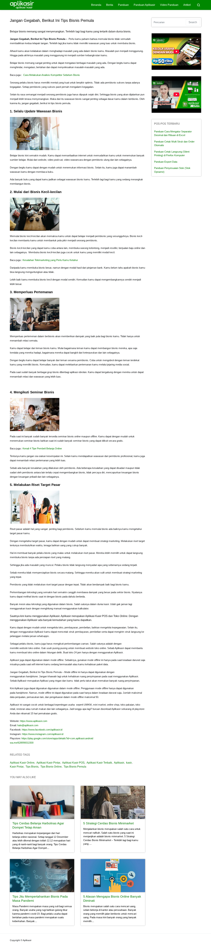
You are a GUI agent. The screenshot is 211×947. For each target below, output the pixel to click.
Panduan (123, 4)
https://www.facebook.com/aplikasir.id (41, 729)
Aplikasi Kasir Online (22, 762)
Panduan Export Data (165, 161)
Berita (109, 4)
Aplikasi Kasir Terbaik (99, 762)
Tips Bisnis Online (51, 766)
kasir (129, 762)
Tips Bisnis (32, 766)
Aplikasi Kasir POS (73, 762)
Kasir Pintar (17, 766)
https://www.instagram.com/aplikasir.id (42, 734)
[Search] (198, 5)
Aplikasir (119, 762)
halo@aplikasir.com (27, 725)
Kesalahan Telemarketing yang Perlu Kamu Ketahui (50, 260)
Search (193, 22)
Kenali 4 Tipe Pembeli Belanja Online (42, 448)
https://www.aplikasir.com (33, 721)
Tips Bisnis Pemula (75, 766)
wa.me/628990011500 (21, 742)
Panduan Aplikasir (144, 4)
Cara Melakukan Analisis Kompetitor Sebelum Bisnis (51, 75)
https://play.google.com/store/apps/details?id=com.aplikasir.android (57, 738)
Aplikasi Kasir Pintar (48, 762)
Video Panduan (169, 4)
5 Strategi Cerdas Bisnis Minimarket (108, 823)
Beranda (96, 4)
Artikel (187, 4)
